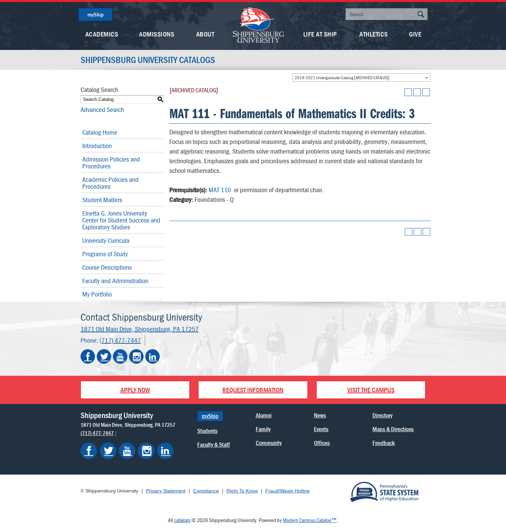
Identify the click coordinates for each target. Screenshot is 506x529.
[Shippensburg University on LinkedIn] (152, 356)
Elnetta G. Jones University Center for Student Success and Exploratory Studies (121, 220)
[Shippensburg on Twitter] (108, 451)
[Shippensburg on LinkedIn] (165, 451)
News (320, 415)
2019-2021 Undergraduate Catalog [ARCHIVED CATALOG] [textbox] (342, 78)
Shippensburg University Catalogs (148, 60)
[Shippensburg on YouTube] (127, 451)
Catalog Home (99, 132)
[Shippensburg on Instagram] (146, 451)
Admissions (156, 34)
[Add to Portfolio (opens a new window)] (408, 92)
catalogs (182, 520)
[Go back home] (258, 24)
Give (415, 34)
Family (263, 429)
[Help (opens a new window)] (426, 92)
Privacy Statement (166, 491)
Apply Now (135, 389)
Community (269, 443)
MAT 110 (220, 189)
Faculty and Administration (115, 280)
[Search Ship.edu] (420, 15)
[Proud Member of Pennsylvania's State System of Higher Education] (384, 491)
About (205, 34)
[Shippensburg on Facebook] (89, 451)
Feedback (383, 443)
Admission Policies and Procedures (111, 162)
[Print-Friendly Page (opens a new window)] (417, 92)
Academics (101, 34)
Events (321, 429)
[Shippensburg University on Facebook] (88, 356)
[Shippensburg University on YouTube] (120, 356)
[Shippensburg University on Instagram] (136, 356)
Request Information (252, 389)
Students (207, 431)
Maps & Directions (393, 429)
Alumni (264, 415)
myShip (95, 14)
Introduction (97, 145)
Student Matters (102, 199)
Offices (322, 443)
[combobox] (361, 77)
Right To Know (242, 491)
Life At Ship (320, 34)
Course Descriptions (107, 267)
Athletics (373, 34)
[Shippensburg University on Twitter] (104, 356)
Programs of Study (105, 253)
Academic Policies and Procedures (110, 182)
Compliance (206, 491)
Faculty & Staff (213, 444)
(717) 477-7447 (120, 340)
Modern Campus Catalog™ (310, 520)
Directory (382, 415)
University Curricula (105, 240)
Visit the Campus (370, 389)
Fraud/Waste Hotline (287, 491)
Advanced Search (102, 109)
